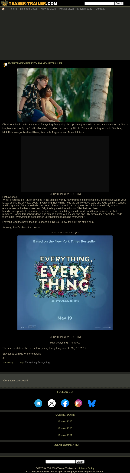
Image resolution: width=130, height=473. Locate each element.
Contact (100, 8)
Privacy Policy (86, 468)
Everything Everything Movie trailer (35, 63)
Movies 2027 (84, 8)
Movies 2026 (66, 8)
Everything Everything (37, 362)
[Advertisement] (65, 36)
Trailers (12, 8)
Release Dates (29, 8)
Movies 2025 (48, 8)
